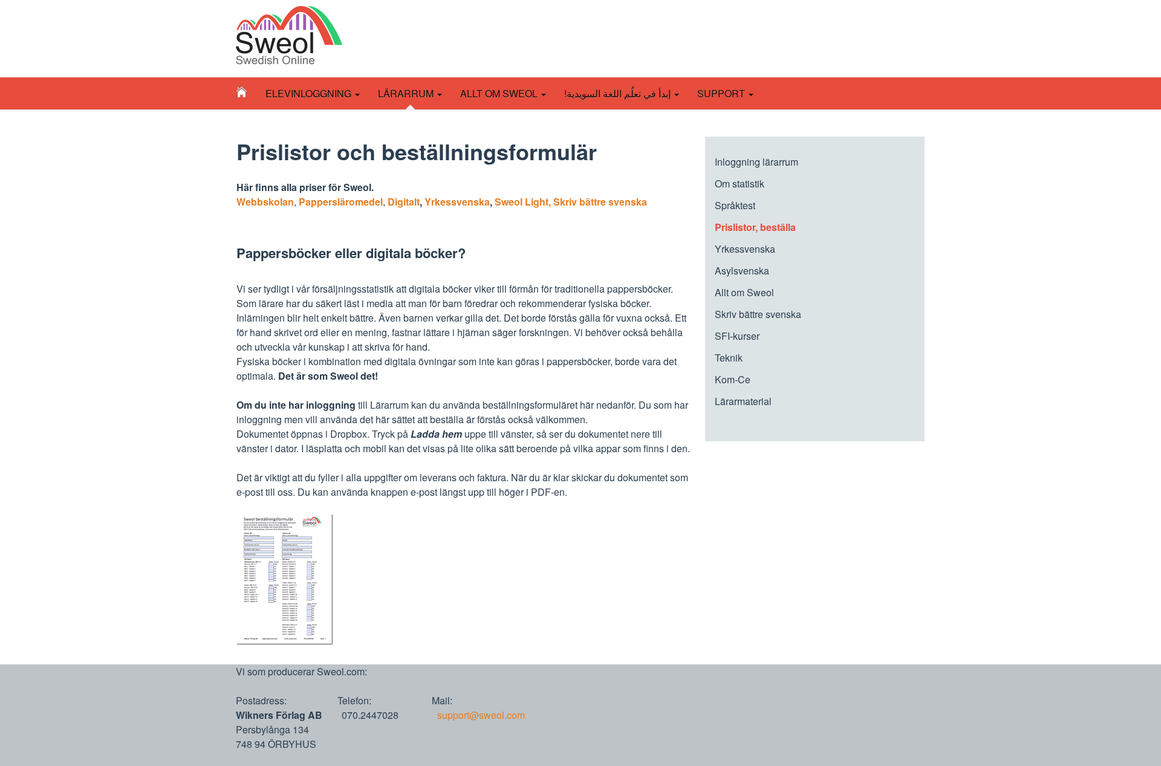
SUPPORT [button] (722, 93)
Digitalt (404, 202)
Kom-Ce (732, 379)
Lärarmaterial (743, 401)
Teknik (729, 358)
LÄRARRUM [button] (412, 97)
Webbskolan (265, 202)
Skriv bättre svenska (600, 202)
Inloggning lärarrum (756, 162)
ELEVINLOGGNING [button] (309, 93)
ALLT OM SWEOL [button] (500, 93)
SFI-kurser (737, 336)
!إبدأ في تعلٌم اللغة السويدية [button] (618, 93)
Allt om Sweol (744, 292)
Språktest (735, 205)
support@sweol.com (481, 715)
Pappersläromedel (341, 202)
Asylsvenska (742, 271)
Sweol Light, (523, 202)
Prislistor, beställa (755, 227)
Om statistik (739, 183)
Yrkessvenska (457, 202)
